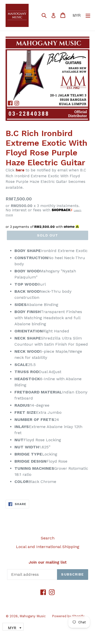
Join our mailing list (48, 562)
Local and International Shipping (47, 546)
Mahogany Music (33, 616)
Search (47, 538)
